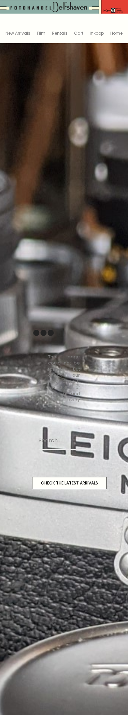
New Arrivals (17, 33)
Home (116, 33)
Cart (78, 33)
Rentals (60, 33)
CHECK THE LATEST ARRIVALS (69, 483)
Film (41, 33)
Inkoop (97, 33)
